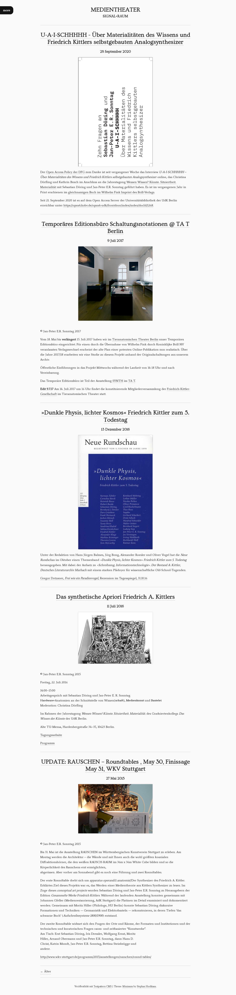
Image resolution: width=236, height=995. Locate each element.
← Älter (45, 971)
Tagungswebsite (51, 735)
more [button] (6, 10)
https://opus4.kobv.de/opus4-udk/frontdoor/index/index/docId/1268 (108, 205)
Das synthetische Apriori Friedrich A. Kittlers (115, 597)
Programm (47, 743)
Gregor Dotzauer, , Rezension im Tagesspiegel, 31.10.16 (93, 578)
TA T (131, 381)
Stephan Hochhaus (146, 986)
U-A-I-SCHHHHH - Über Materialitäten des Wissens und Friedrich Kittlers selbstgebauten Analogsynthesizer (115, 39)
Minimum (127, 986)
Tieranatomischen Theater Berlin (135, 339)
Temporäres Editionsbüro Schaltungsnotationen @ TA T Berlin (115, 228)
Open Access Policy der (65, 172)
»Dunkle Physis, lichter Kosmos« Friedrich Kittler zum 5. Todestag (115, 416)
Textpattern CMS (102, 986)
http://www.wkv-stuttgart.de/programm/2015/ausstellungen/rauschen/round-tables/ (95, 957)
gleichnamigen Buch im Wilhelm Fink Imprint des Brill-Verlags (111, 192)
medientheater (115, 9)
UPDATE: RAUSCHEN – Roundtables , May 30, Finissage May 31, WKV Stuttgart (115, 765)
